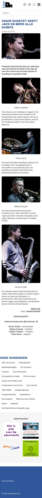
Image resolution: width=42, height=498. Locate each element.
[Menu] (39, 4)
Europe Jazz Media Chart (12, 381)
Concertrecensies (19, 372)
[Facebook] (24, 5)
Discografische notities (11, 376)
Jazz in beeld (31, 385)
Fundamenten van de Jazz (12, 385)
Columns (5, 372)
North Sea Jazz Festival (25, 399)
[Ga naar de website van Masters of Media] (11, 448)
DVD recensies (29, 376)
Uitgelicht (14, 404)
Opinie (4, 404)
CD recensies (25, 367)
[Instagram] (34, 5)
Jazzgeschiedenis (9, 394)
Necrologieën (7, 399)
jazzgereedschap (22, 390)
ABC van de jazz (8, 363)
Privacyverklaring (8, 481)
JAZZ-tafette (6, 390)
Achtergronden (24, 363)
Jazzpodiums (25, 394)
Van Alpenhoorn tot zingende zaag (15, 408)
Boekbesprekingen (9, 367)
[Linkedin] (29, 5)
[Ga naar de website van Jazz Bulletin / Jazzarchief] (31, 431)
